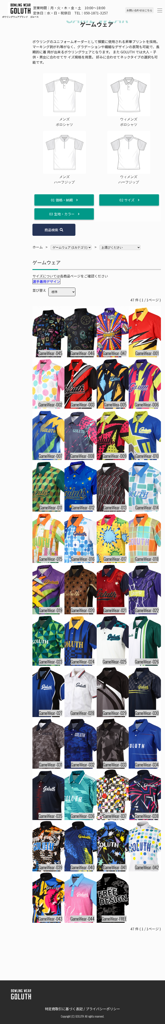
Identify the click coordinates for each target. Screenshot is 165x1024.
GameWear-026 (147, 661)
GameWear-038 (147, 816)
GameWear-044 (82, 918)
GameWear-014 (147, 507)
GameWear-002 (50, 404)
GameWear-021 (115, 610)
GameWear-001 (147, 353)
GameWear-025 (115, 661)
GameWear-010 (147, 456)
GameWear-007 (50, 456)
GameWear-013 (115, 507)
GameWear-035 (50, 816)
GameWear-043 (50, 918)
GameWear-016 (83, 559)
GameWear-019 (50, 610)
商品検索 (51, 229)
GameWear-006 (147, 404)
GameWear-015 (50, 559)
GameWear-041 (115, 867)
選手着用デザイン (46, 281)
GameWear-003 (83, 404)
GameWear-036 (83, 816)
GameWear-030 (147, 713)
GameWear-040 (82, 867)
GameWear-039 (50, 867)
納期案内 (32, 555)
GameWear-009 (114, 456)
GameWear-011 (51, 507)
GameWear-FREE (114, 918)
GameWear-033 (115, 764)
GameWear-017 (115, 559)
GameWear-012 (83, 507)
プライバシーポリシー (103, 1008)
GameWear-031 (50, 764)
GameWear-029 (115, 713)
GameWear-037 (115, 816)
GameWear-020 (83, 610)
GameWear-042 (147, 867)
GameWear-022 (147, 610)
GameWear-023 (50, 661)
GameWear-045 (50, 353)
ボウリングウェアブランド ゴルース (8, 16)
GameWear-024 (83, 661)
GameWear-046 (82, 353)
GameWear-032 (83, 764)
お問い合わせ (139, 10)
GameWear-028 (82, 713)
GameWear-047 (115, 353)
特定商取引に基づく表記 (64, 1008)
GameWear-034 (147, 764)
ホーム (37, 247)
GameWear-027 (50, 713)
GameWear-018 (147, 559)
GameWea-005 (115, 404)
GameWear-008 (82, 456)
